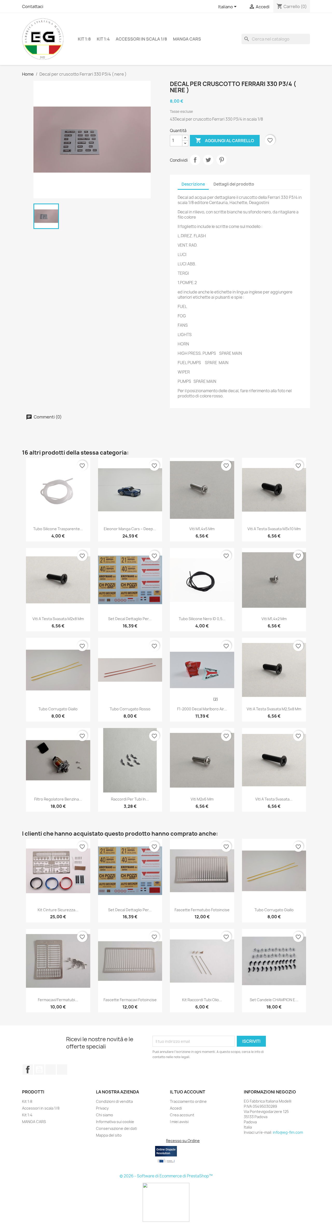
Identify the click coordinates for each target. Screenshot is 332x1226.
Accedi (176, 1108)
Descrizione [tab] (193, 184)
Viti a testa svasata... (274, 799)
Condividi (195, 160)
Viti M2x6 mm (202, 799)
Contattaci (32, 6)
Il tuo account (187, 1092)
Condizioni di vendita (114, 1101)
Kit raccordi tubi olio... (202, 999)
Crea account (182, 1114)
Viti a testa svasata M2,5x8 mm (274, 708)
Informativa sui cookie (115, 1121)
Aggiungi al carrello (224, 140)
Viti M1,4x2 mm (274, 618)
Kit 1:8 (84, 39)
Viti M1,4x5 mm (202, 528)
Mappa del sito (109, 1135)
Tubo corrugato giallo (58, 708)
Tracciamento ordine (188, 1101)
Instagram (50, 1069)
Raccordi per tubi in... (130, 799)
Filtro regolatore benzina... (58, 799)
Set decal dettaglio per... (130, 618)
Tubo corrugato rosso (130, 708)
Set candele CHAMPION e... (274, 999)
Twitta (208, 160)
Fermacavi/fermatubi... (58, 999)
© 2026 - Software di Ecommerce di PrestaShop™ (166, 1176)
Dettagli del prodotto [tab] (233, 184)
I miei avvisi (179, 1121)
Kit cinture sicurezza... (58, 909)
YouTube (39, 1069)
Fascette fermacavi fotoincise (130, 999)
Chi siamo (104, 1114)
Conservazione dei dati (116, 1128)
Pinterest (221, 160)
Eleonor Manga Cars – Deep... (130, 528)
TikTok (62, 1069)
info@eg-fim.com (288, 1132)
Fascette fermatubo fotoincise (202, 909)
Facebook (28, 1069)
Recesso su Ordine (183, 1140)
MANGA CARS (187, 39)
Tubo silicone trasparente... (58, 528)
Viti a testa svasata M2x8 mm (58, 618)
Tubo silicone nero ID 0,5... (202, 618)
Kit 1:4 (103, 39)
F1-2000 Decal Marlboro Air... (202, 708)
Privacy (102, 1108)
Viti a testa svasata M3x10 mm (274, 528)
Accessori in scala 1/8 (141, 39)
